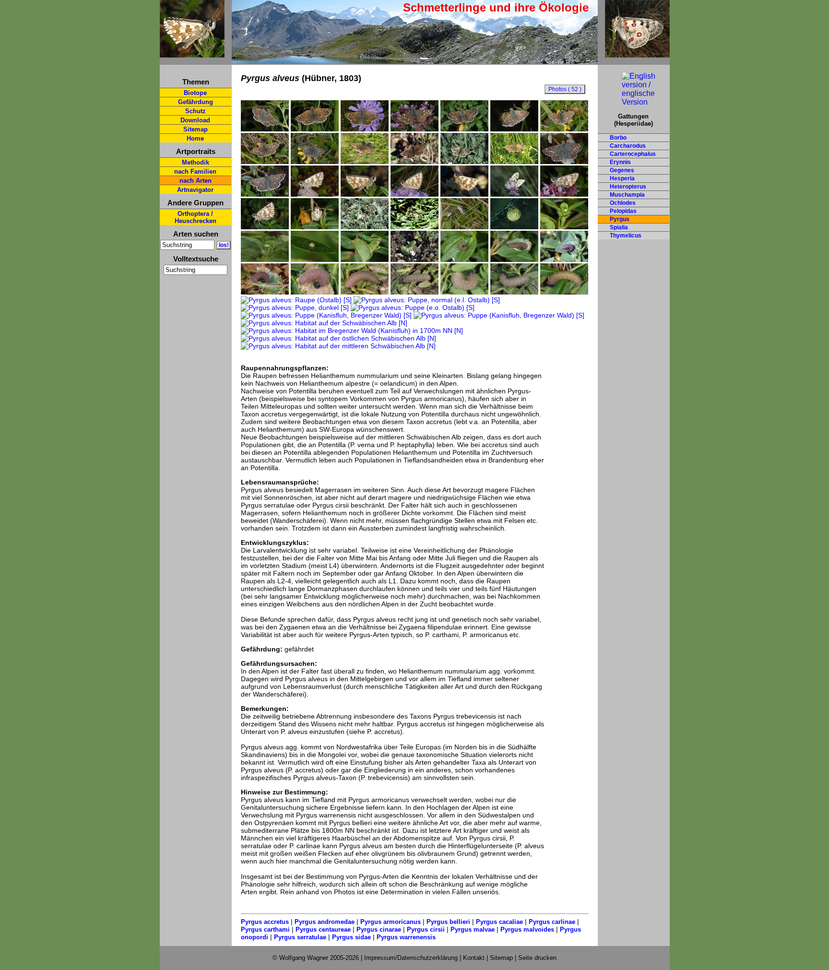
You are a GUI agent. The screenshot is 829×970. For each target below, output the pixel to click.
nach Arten (195, 180)
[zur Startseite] (192, 53)
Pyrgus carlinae (552, 921)
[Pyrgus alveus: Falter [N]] (414, 162)
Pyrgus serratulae (300, 937)
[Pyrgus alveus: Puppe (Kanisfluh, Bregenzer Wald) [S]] (326, 315)
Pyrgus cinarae (378, 929)
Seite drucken (537, 957)
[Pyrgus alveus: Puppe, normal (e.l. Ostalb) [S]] (427, 300)
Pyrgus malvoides (527, 929)
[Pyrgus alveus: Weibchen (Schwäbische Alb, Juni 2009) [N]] (464, 129)
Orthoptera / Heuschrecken (195, 217)
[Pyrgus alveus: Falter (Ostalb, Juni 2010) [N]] (315, 129)
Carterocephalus (633, 154)
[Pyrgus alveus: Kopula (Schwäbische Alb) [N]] (514, 194)
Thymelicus (625, 235)
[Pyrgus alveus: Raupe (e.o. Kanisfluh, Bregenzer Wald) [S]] (315, 292)
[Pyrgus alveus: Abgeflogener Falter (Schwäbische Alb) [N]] (365, 162)
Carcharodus (628, 145)
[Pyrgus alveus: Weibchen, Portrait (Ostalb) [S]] (315, 227)
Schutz (195, 111)
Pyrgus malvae (472, 929)
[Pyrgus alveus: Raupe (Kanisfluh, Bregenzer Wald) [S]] (365, 292)
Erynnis (620, 162)
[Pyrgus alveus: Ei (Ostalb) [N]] (564, 227)
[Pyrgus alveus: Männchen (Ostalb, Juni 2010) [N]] (414, 194)
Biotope (195, 92)
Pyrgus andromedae (325, 921)
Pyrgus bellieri (448, 921)
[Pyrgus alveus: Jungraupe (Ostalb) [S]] (564, 259)
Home (195, 138)
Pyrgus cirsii (426, 929)
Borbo (618, 137)
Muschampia (627, 194)
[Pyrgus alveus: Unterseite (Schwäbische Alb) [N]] (265, 227)
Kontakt (474, 957)
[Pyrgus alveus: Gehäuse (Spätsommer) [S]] (365, 259)
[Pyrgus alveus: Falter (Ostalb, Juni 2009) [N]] (265, 129)
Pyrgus (619, 219)
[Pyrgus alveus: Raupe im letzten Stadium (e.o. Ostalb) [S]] (414, 292)
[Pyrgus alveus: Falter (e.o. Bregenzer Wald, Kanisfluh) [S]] (564, 162)
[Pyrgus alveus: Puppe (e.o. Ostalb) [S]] (412, 307)
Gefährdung (195, 102)
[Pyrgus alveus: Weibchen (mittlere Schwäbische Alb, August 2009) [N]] (414, 129)
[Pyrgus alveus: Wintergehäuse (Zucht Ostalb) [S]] (414, 259)
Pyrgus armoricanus (390, 921)
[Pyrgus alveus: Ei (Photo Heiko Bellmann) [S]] (514, 227)
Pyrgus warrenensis (406, 937)
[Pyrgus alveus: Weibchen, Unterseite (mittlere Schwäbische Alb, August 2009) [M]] (564, 194)
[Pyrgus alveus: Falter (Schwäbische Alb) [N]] (514, 162)
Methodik (195, 162)
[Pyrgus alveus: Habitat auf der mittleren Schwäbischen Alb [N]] (338, 346)
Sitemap (195, 129)
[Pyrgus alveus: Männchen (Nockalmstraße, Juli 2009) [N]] (315, 162)
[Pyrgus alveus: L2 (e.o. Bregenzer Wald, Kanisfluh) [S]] (464, 259)
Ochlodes (623, 203)
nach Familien (195, 171)
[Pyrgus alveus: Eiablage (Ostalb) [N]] (365, 227)
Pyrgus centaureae (323, 929)
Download (195, 120)
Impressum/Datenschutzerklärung (411, 957)
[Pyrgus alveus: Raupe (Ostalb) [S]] (296, 300)
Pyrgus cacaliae (499, 921)
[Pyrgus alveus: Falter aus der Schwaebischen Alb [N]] (464, 162)
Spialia (619, 227)
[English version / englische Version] (633, 102)
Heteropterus (628, 186)
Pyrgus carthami (265, 929)
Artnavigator (195, 189)
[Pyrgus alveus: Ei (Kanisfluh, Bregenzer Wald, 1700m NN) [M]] (265, 259)
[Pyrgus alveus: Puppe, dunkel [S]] (295, 307)
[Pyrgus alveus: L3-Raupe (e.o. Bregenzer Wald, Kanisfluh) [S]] (514, 259)
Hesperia (622, 178)
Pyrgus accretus (265, 921)
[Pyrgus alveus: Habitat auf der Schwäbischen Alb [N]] (324, 323)
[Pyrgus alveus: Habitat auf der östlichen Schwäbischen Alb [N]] (338, 338)
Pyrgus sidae (351, 937)
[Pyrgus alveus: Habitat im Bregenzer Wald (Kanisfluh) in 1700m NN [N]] (352, 330)
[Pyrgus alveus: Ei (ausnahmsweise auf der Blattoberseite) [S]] (315, 259)
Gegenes (622, 170)
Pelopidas (623, 211)
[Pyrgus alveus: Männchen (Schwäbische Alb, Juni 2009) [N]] (564, 129)
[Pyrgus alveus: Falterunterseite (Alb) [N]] (464, 194)
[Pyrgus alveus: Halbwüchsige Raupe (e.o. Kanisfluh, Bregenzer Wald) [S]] (265, 292)
